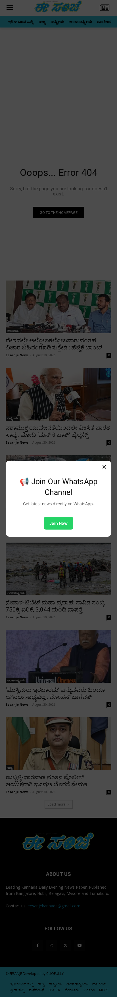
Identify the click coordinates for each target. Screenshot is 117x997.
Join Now (58, 523)
